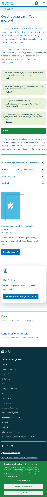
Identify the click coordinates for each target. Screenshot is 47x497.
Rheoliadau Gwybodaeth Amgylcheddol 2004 (19, 437)
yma (11, 62)
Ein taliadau (6, 379)
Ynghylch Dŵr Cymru (9, 388)
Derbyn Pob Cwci (23, 493)
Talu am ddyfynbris (9, 369)
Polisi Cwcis (13, 476)
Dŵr (3, 384)
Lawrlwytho (9, 252)
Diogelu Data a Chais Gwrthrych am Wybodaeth (19, 458)
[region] (23, 479)
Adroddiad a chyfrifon (10, 413)
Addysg (5, 422)
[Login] (36, 3)
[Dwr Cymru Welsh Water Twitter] (8, 446)
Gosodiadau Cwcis (23, 480)
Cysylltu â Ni (6, 398)
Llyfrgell (5, 427)
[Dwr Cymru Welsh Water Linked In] (12, 446)
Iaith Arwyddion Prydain (10, 432)
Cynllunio (5, 364)
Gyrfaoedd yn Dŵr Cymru (11, 417)
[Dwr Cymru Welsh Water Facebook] (3, 446)
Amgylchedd (6, 403)
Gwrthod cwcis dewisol (23, 487)
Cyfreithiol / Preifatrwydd (10, 453)
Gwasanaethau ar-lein (10, 408)
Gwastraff (8, 9)
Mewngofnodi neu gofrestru (19, 296)
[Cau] (43, 464)
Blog (3, 393)
